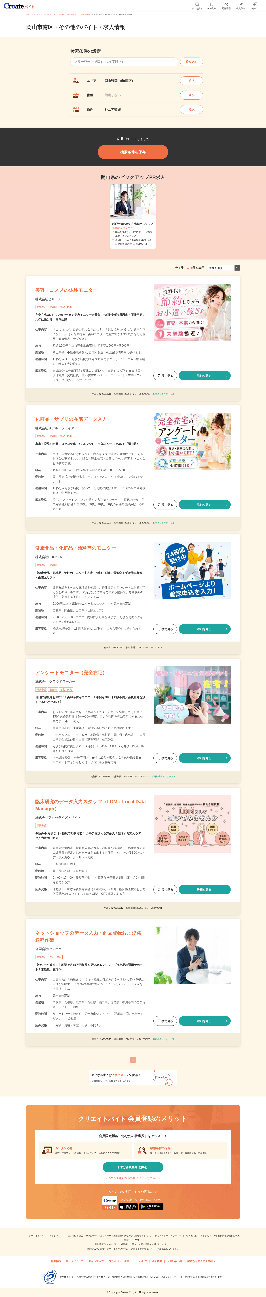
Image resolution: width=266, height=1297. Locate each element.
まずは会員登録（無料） (133, 1167)
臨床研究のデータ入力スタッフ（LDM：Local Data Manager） (90, 805)
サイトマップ (96, 1261)
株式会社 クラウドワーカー (55, 681)
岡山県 (61, 14)
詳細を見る (204, 375)
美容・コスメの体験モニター (66, 290)
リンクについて (75, 1261)
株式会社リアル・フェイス (54, 428)
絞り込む (191, 61)
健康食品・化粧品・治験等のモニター (75, 548)
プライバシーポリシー (121, 1261)
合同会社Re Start (48, 949)
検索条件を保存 (133, 152)
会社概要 (157, 1261)
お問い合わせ (174, 1261)
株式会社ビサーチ (48, 299)
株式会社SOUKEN (48, 557)
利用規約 (56, 1261)
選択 (192, 80)
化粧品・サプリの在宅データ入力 (71, 419)
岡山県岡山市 (72, 14)
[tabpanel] (133, 216)
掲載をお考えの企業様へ (201, 1261)
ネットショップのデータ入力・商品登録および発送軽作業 (88, 936)
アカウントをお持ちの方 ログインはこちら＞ (133, 1178)
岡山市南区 (85, 14)
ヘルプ (143, 1261)
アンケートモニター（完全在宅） (71, 672)
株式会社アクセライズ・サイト (58, 817)
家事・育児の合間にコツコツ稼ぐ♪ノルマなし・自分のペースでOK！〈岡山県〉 (87, 443)
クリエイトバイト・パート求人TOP (40, 14)
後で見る (167, 375)
